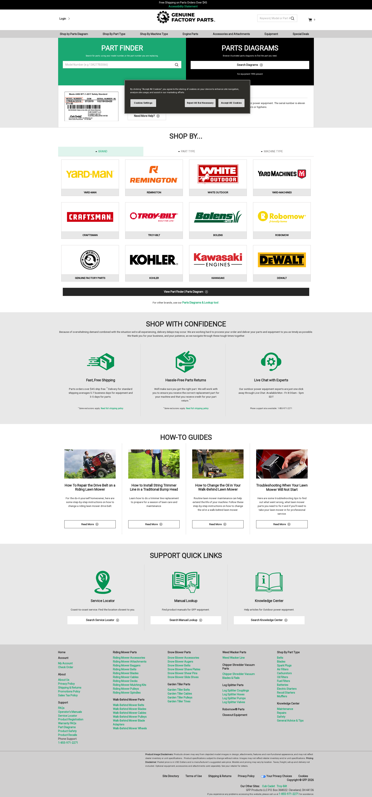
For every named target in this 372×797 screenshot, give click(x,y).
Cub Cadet (268, 786)
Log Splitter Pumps (234, 698)
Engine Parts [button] (190, 34)
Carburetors (284, 673)
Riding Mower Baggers (126, 665)
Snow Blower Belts (179, 665)
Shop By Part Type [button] (114, 34)
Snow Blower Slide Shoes (183, 677)
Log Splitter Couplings (235, 690)
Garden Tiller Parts (179, 684)
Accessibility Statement (183, 6)
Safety (281, 716)
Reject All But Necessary (200, 102)
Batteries (282, 684)
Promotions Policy (69, 691)
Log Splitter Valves (233, 702)
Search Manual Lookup (183, 620)
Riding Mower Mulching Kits (129, 684)
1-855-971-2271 (68, 742)
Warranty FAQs (67, 723)
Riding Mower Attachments (129, 661)
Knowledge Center (288, 703)
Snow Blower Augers (180, 661)
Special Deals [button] (301, 34)
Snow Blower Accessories (183, 657)
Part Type (188, 151)
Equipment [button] (271, 34)
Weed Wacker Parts (234, 652)
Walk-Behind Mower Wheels (130, 728)
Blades (281, 661)
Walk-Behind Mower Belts (128, 705)
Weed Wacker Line (233, 657)
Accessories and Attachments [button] (231, 34)
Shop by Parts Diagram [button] (74, 34)
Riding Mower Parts (125, 652)
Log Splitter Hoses (233, 694)
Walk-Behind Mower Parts (129, 699)
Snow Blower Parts (179, 652)
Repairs (281, 712)
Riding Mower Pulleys (126, 688)
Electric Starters (287, 688)
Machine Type (273, 151)
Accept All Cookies (231, 102)
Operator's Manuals (70, 711)
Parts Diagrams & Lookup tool (200, 302)
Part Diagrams (67, 727)
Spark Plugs (284, 665)
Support (63, 702)
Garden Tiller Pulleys (180, 697)
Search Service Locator (100, 620)
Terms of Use (193, 776)
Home (61, 652)
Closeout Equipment (234, 714)
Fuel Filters (283, 681)
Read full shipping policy (112, 408)
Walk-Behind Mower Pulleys (130, 716)
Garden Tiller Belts (179, 689)
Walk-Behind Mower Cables (129, 712)
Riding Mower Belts (124, 669)
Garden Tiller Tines (179, 701)
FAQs (61, 707)
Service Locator (67, 715)
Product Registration (70, 719)
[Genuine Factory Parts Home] (186, 16)
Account (63, 657)
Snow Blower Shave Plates (184, 669)
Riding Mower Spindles (127, 692)
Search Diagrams (247, 64)
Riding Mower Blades (126, 673)
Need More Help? (144, 115)
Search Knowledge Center (267, 620)
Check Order (65, 667)
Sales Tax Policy (68, 695)
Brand (102, 151)
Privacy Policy (66, 683)
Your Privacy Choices (279, 776)
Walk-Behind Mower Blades (129, 708)
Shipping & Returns (69, 687)
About (62, 674)
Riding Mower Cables (126, 677)
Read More (98, 525)
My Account (65, 663)
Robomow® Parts (233, 709)
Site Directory (171, 776)
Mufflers (282, 696)
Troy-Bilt (282, 786)
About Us (63, 679)
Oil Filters (282, 677)
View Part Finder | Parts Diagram (183, 291)
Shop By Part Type (288, 652)
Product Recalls (67, 734)
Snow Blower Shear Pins (182, 673)
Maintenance (285, 708)
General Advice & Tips (290, 720)
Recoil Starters (286, 692)
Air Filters (282, 669)
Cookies (303, 776)
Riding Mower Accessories (129, 657)
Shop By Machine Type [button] (154, 34)
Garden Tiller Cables (180, 693)
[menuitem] (75, 34)
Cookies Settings (143, 102)
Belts (280, 657)
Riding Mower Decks (125, 681)
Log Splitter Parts (233, 685)
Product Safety (67, 731)
